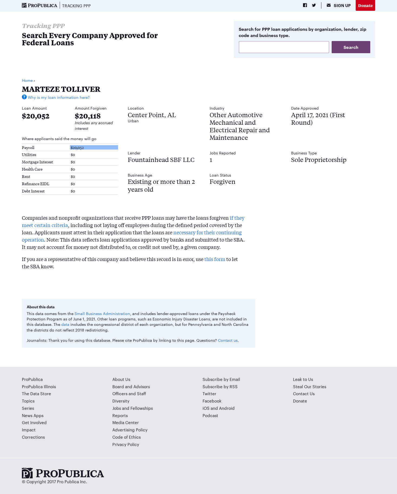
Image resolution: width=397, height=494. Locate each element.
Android (227, 408)
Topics (28, 401)
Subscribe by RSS (220, 386)
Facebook (212, 401)
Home (27, 80)
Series (28, 408)
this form (214, 258)
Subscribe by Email (221, 379)
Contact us (228, 340)
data (65, 324)
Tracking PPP (76, 5)
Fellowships (141, 408)
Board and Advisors (131, 386)
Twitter (209, 393)
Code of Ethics (126, 437)
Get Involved (34, 422)
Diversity (120, 401)
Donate (365, 5)
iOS (206, 408)
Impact (29, 429)
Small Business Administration (102, 313)
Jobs (116, 408)
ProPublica (32, 379)
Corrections (33, 437)
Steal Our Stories (309, 386)
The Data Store (36, 393)
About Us (121, 379)
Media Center (125, 422)
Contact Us (304, 393)
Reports (120, 415)
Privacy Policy (125, 444)
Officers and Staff (129, 393)
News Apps (32, 415)
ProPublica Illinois (39, 386)
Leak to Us (303, 379)
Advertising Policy (129, 429)
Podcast (210, 415)
